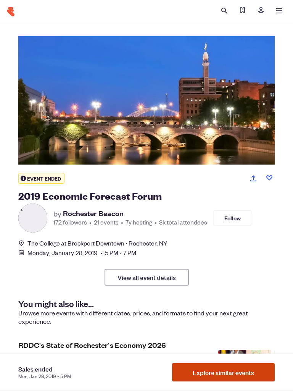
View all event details (147, 277)
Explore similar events (223, 372)
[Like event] (269, 178)
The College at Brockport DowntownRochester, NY (97, 243)
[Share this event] (253, 178)
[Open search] (224, 10)
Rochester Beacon (93, 213)
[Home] (10, 11)
